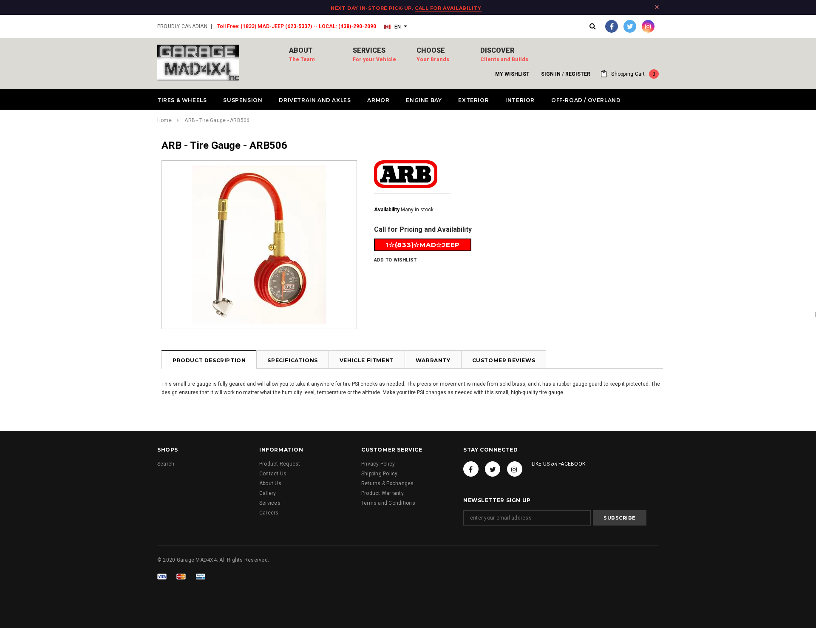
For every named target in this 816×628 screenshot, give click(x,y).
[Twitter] (629, 26)
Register (577, 74)
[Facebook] (611, 26)
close (657, 7)
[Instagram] (648, 26)
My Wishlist (512, 74)
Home (164, 120)
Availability (387, 210)
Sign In (551, 74)
